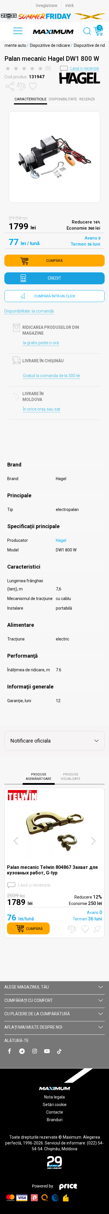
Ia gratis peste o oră (41, 342)
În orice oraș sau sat (41, 409)
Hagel (61, 540)
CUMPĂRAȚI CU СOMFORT (28, 1000)
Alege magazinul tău (26, 987)
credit (54, 278)
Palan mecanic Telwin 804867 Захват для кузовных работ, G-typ (52, 870)
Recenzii (87, 99)
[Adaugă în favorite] (85, 929)
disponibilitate (63, 99)
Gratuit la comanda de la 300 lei (51, 375)
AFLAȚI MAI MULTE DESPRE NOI (33, 1027)
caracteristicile (31, 99)
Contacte (54, 1112)
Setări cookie (55, 1104)
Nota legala (54, 1097)
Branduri (54, 1119)
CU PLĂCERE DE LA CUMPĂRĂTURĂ (37, 1013)
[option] (54, 16)
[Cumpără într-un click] (96, 928)
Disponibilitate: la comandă (29, 311)
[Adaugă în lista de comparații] (71, 929)
